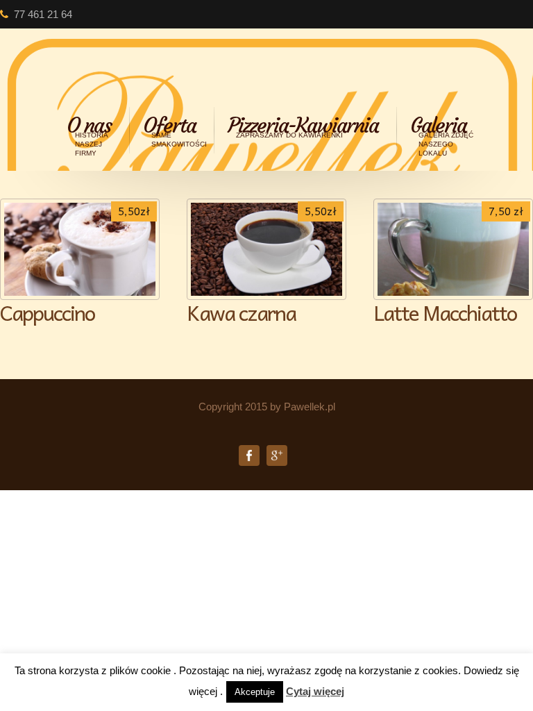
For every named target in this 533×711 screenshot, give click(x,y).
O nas (89, 134)
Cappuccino (47, 312)
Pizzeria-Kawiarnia (303, 125)
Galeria (441, 134)
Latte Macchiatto (444, 312)
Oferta (175, 130)
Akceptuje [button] (255, 692)
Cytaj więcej (315, 691)
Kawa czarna (241, 312)
